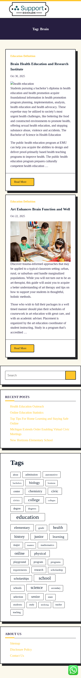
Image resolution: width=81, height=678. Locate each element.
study (31, 604)
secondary (56, 588)
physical (40, 553)
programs (56, 561)
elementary (22, 528)
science (37, 587)
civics (16, 500)
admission (31, 474)
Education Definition (22, 56)
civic (54, 491)
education (27, 517)
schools (17, 587)
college (34, 500)
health (58, 527)
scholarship (57, 570)
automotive (51, 474)
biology (34, 483)
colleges (51, 500)
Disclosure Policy (21, 649)
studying (45, 604)
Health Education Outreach (27, 406)
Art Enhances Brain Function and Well (40, 209)
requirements (20, 570)
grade (41, 527)
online (20, 553)
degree (17, 508)
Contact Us (17, 655)
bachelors (17, 483)
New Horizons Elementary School (31, 440)
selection (18, 596)
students (17, 604)
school (45, 578)
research (38, 569)
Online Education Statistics (26, 412)
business (51, 483)
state (50, 597)
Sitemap (15, 643)
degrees (32, 508)
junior (38, 536)
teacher (58, 604)
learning (58, 537)
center (16, 491)
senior (35, 597)
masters (30, 545)
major (16, 545)
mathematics (47, 545)
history (19, 536)
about (15, 474)
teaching (17, 612)
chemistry (35, 491)
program (38, 561)
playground (19, 561)
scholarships (21, 578)
